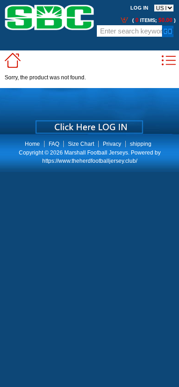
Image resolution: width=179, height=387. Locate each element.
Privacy (112, 144)
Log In (139, 8)
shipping (140, 144)
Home (32, 144)
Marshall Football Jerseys (96, 152)
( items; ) (153, 20)
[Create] (88, 124)
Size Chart (81, 144)
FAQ (54, 144)
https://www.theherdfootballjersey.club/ (89, 161)
